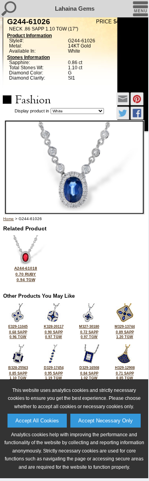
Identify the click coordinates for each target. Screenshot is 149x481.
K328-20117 (54, 332)
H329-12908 (125, 373)
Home (8, 219)
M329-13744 (125, 332)
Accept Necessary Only (105, 421)
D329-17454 (54, 373)
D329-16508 (89, 373)
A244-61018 (25, 274)
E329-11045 (18, 332)
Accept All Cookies (37, 421)
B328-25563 (18, 373)
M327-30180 (89, 332)
